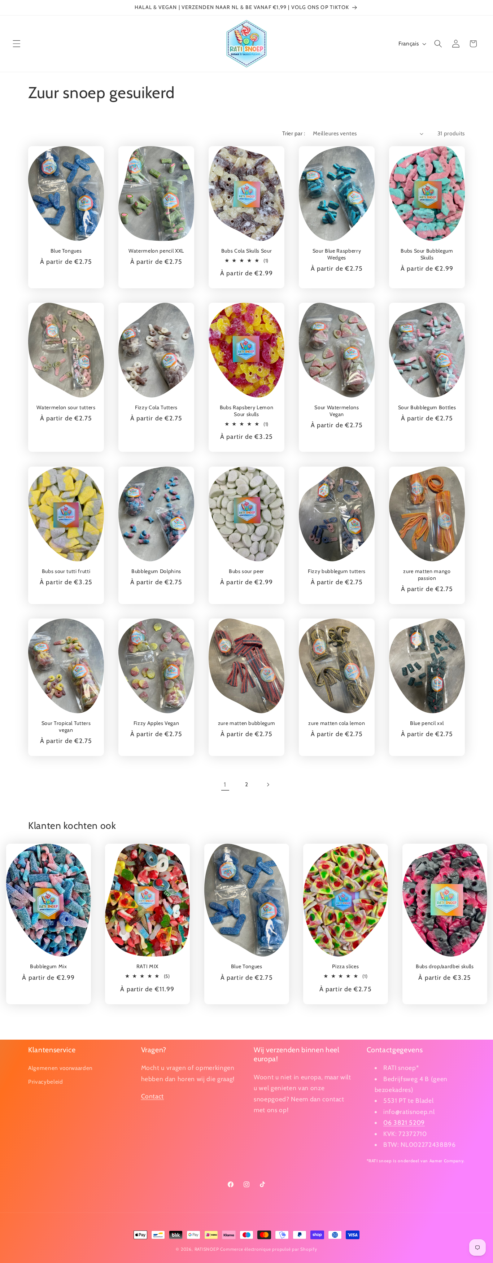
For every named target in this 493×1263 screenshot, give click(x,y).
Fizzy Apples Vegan (156, 723)
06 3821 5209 (404, 1122)
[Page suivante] (267, 784)
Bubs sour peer (246, 571)
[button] (16, 43)
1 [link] (225, 784)
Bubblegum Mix (48, 966)
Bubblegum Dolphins (156, 571)
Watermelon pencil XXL (156, 251)
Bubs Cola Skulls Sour (246, 251)
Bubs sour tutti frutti (66, 571)
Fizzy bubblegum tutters (337, 571)
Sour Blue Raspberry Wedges (337, 254)
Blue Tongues (66, 251)
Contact (152, 1096)
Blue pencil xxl (427, 723)
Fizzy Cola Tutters (156, 408)
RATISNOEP (207, 1249)
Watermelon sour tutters (65, 408)
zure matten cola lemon (336, 723)
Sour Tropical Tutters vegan (66, 726)
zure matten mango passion (426, 574)
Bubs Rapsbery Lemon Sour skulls (247, 411)
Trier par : (293, 133)
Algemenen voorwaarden (60, 1068)
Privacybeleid (45, 1081)
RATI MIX (147, 966)
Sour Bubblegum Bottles (427, 408)
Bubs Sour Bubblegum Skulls (427, 254)
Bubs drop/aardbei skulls (445, 966)
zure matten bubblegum (246, 723)
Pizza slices (345, 966)
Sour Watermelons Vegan (336, 411)
